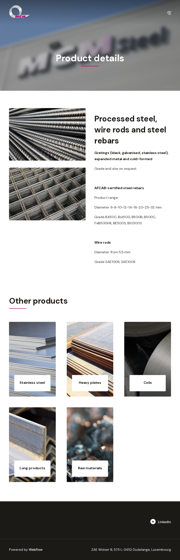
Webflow (36, 549)
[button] (169, 12)
